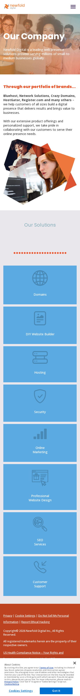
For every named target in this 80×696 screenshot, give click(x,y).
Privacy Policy (11, 681)
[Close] (75, 663)
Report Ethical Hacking (35, 622)
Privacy (7, 616)
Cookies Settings (21, 691)
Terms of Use (46, 667)
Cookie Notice (11, 684)
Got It (56, 691)
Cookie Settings (25, 616)
